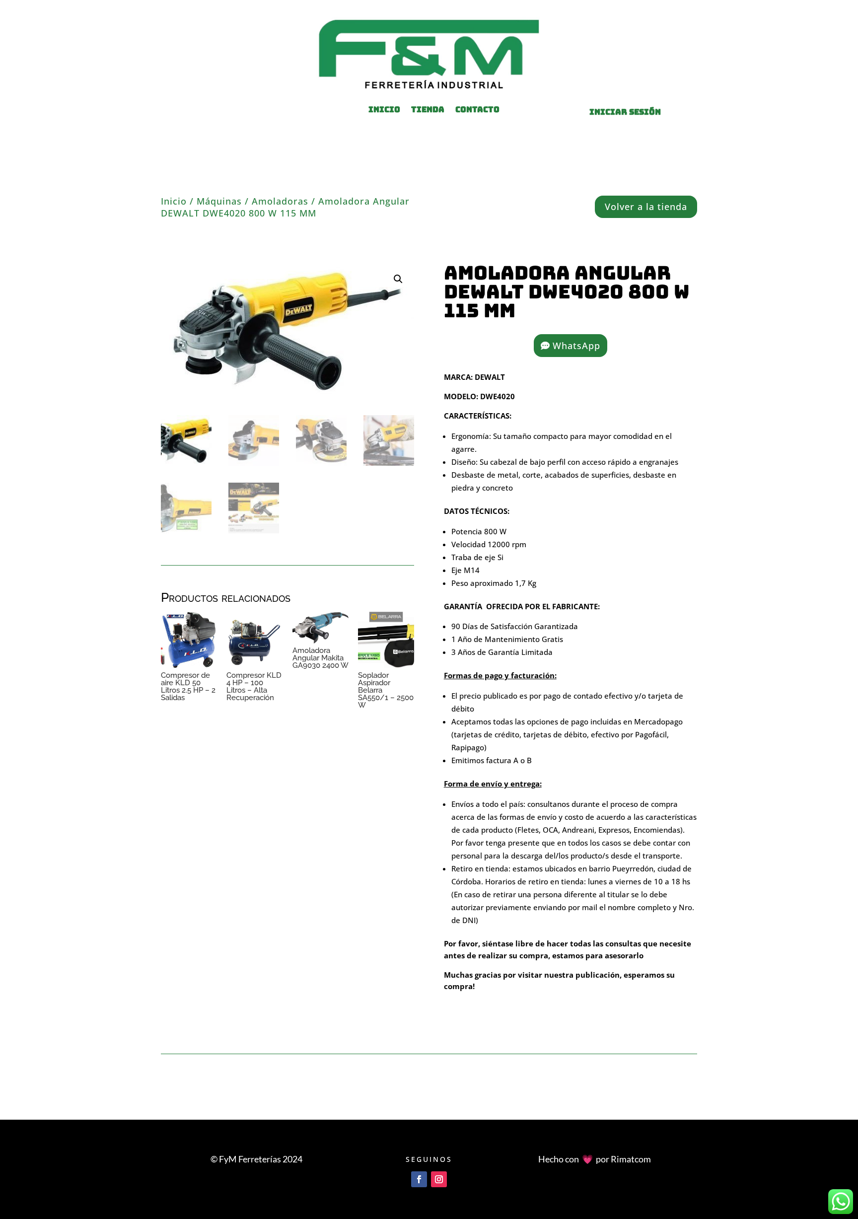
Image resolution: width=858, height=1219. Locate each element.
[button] (398, 279)
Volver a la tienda (646, 207)
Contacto (477, 110)
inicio (384, 110)
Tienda (427, 110)
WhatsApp (576, 346)
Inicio (174, 201)
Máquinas (219, 201)
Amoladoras (280, 201)
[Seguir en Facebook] (419, 1179)
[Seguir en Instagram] (439, 1179)
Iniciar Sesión (625, 112)
